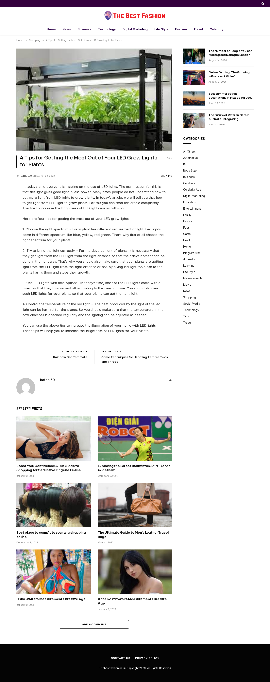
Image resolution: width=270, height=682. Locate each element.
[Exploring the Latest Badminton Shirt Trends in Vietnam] (135, 438)
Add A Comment (94, 624)
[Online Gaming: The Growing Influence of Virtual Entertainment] (194, 77)
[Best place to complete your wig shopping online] (53, 505)
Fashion (181, 29)
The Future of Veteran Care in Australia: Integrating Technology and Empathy (229, 117)
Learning (188, 265)
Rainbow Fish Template (70, 357)
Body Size (190, 170)
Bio (185, 164)
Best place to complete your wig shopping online (51, 534)
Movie (187, 284)
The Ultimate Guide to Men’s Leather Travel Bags (133, 534)
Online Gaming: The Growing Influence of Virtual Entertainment (229, 74)
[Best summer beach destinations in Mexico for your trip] (194, 98)
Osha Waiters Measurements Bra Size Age (51, 599)
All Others (189, 151)
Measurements (192, 278)
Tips (186, 316)
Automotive (190, 157)
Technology (107, 29)
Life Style (161, 29)
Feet (186, 227)
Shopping (166, 176)
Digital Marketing (135, 29)
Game (187, 234)
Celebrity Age (192, 189)
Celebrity (216, 29)
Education (189, 202)
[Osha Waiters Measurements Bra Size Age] (53, 571)
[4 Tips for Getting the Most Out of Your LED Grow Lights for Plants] (94, 100)
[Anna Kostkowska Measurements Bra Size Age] (135, 571)
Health (187, 240)
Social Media (191, 303)
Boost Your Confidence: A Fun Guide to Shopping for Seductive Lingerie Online (48, 468)
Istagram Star (191, 253)
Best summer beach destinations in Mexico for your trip (230, 96)
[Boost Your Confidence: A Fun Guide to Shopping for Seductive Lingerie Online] (53, 438)
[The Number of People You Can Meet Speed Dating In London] (194, 56)
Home (51, 29)
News (66, 29)
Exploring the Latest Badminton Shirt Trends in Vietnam (134, 468)
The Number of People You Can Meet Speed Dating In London (230, 53)
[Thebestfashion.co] (135, 15)
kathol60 (26, 176)
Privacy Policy (147, 658)
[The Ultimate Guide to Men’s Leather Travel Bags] (135, 505)
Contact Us (120, 658)
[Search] (262, 3)
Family (187, 215)
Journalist (189, 259)
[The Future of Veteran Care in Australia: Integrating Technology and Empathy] (194, 120)
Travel (198, 29)
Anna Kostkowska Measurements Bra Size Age (132, 601)
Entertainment (192, 208)
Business (84, 29)
